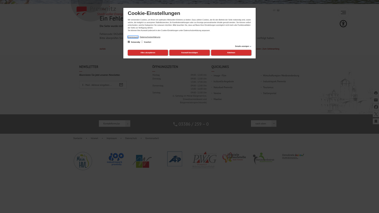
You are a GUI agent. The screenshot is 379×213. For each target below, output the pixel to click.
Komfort (147, 42)
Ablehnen (231, 53)
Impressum (133, 37)
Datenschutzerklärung (150, 37)
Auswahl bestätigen (189, 53)
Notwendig (135, 42)
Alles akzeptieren (147, 53)
